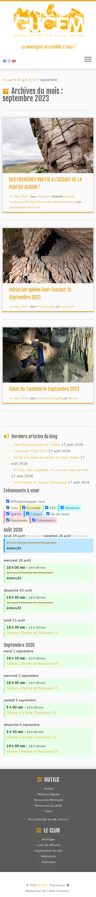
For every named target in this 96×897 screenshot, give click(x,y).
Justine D (67, 306)
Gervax (73, 398)
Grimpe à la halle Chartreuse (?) (31, 712)
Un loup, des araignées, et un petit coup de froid (50, 469)
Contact (49, 789)
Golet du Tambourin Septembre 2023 (44, 389)
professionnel (59, 202)
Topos (48, 811)
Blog (20, 79)
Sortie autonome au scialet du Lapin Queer (46, 457)
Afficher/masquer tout (27, 501)
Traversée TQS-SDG (30, 450)
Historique (48, 862)
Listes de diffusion (48, 845)
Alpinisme (44, 196)
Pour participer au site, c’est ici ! (48, 819)
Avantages (48, 839)
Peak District (39, 202)
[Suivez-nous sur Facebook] (5, 61)
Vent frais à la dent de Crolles (36, 444)
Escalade (32, 507)
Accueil (8, 79)
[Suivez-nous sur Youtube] (14, 61)
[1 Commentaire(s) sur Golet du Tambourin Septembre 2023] (89, 340)
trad (73, 202)
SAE (52, 507)
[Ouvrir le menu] (88, 59)
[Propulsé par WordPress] (68, 884)
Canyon (35, 514)
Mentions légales (48, 794)
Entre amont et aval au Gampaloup (40, 482)
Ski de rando (59, 514)
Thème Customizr (58, 891)
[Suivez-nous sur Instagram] (10, 61)
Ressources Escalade (48, 805)
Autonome (44, 398)
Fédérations (48, 856)
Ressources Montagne (48, 800)
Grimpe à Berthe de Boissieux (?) (32, 632)
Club (40, 306)
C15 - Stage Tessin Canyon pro (31, 542)
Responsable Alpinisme (24, 207)
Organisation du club (48, 851)
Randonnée (18, 520)
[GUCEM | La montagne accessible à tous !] (48, 23)
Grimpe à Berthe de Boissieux (29, 572)
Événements (45, 520)
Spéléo (51, 306)
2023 (32, 79)
